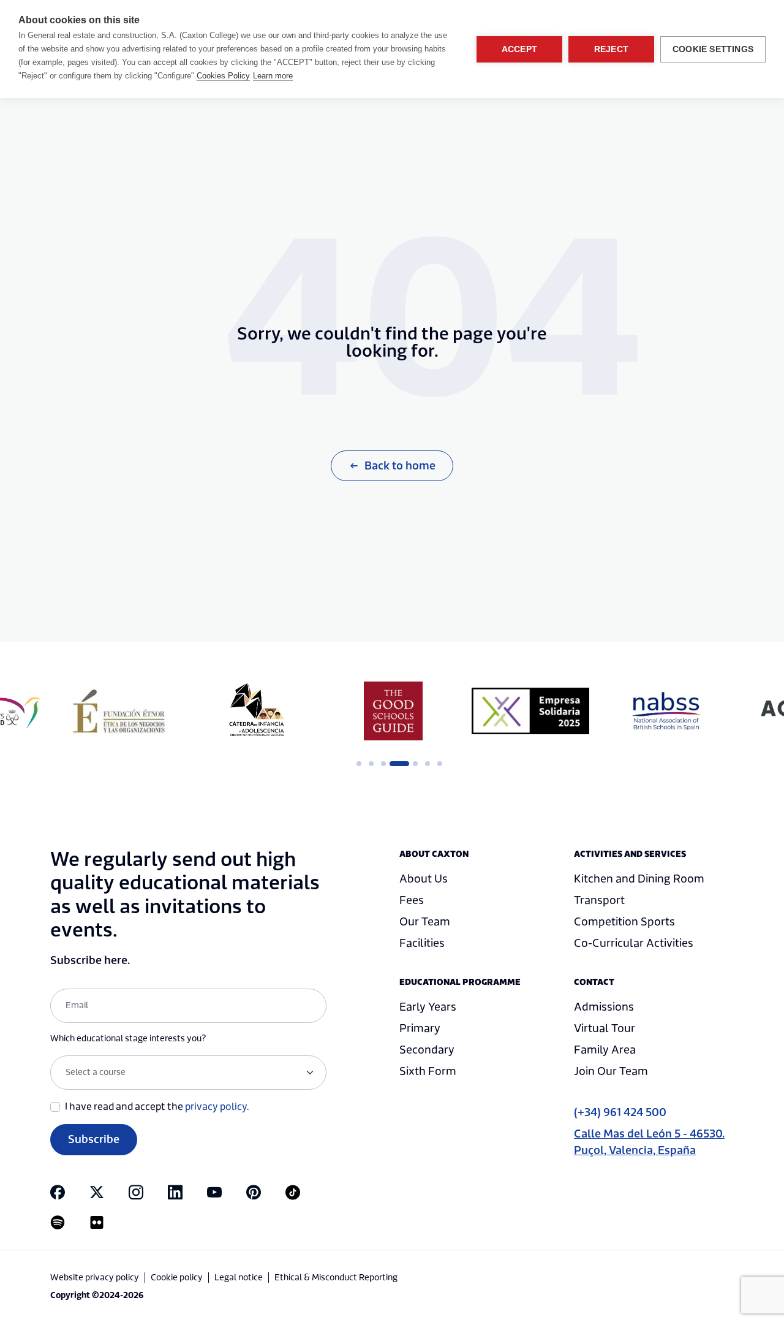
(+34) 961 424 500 (620, 1112)
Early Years (427, 1007)
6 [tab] (427, 764)
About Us (423, 879)
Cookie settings (713, 49)
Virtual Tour (604, 1028)
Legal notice (238, 1278)
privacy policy (216, 1107)
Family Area (605, 1050)
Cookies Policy (223, 75)
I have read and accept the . (157, 1107)
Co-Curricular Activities (633, 943)
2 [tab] (371, 764)
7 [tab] (440, 764)
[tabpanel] (118, 711)
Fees (411, 900)
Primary (419, 1028)
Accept (519, 49)
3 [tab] (383, 764)
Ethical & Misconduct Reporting (336, 1278)
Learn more (273, 75)
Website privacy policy (94, 1278)
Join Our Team (611, 1071)
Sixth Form (427, 1071)
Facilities (422, 943)
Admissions (604, 1007)
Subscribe (93, 1139)
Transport (599, 900)
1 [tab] (359, 764)
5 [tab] (415, 764)
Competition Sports (624, 922)
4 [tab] (396, 764)
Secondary (426, 1050)
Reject (611, 49)
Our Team (424, 922)
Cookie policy (177, 1278)
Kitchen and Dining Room (639, 879)
